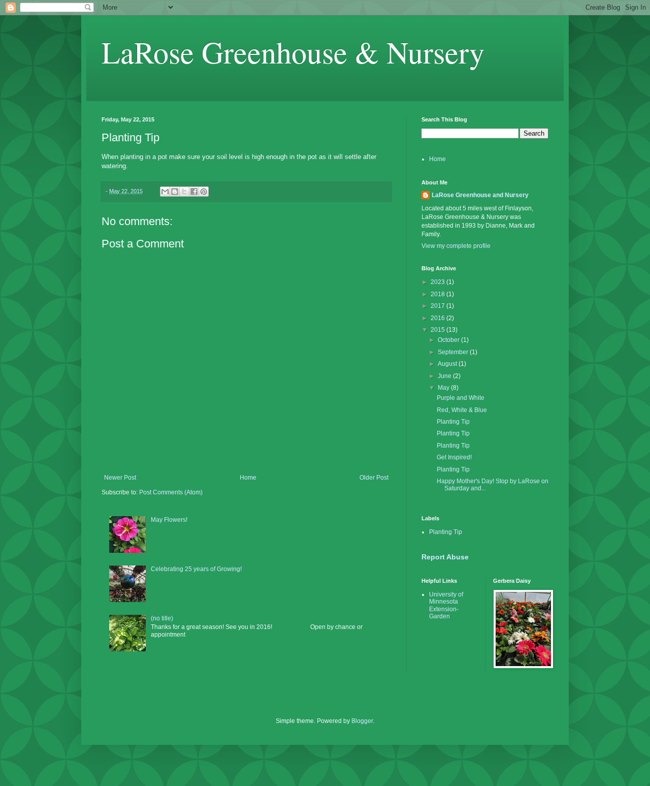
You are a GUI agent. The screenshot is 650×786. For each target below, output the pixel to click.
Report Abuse (445, 557)
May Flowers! (169, 519)
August (448, 363)
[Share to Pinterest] (204, 191)
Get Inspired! (454, 457)
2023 (438, 282)
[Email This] (165, 191)
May (444, 387)
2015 (438, 329)
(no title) (162, 618)
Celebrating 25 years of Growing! (196, 569)
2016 (438, 318)
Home (248, 477)
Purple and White (460, 397)
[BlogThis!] (175, 191)
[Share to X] (184, 191)
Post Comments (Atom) (171, 492)
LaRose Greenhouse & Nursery (293, 52)
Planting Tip (453, 421)
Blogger (362, 721)
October (449, 339)
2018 (438, 294)
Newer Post (120, 477)
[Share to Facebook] (194, 191)
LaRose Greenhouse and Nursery (480, 195)
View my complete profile (456, 245)
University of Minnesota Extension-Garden (446, 605)
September (454, 352)
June (445, 376)
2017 (438, 305)
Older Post (374, 477)
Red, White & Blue (462, 410)
